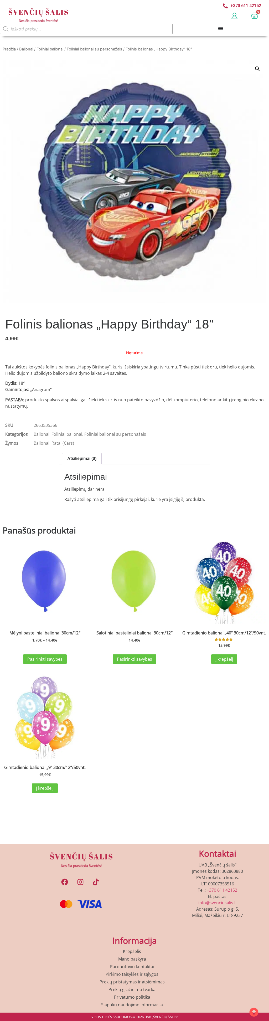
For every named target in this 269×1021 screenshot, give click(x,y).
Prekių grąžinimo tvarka (132, 989)
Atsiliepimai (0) (81, 458)
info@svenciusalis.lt (217, 903)
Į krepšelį (224, 659)
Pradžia (9, 49)
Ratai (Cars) (62, 443)
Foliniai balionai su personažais (94, 49)
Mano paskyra (132, 959)
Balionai (26, 49)
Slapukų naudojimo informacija (132, 1004)
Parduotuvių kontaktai (132, 966)
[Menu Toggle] (220, 27)
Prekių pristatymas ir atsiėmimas (132, 981)
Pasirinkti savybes (45, 659)
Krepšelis (132, 951)
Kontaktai (217, 853)
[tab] (82, 458)
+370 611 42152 (222, 890)
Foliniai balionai (50, 49)
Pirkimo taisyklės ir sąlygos (132, 974)
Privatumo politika (132, 997)
